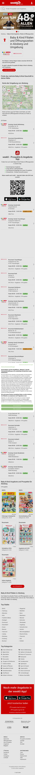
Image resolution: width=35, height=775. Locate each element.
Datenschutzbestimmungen (26, 364)
